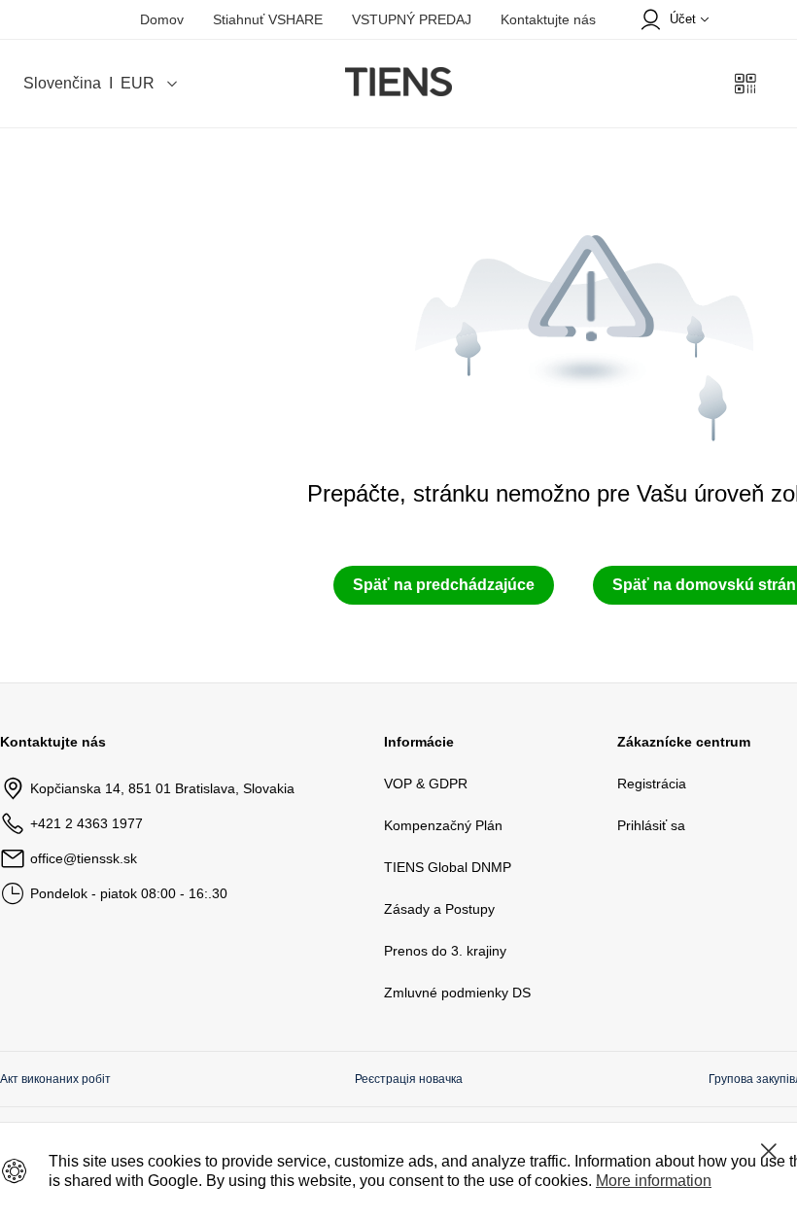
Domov (162, 19)
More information (653, 1180)
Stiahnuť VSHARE (268, 19)
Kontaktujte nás (548, 19)
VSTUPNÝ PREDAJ (411, 19)
